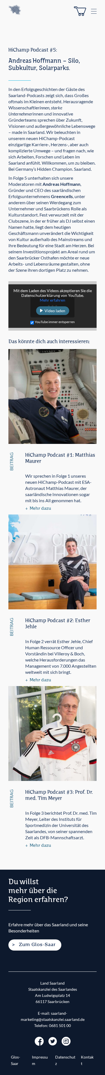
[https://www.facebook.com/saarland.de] (39, 1040)
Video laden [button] (55, 310)
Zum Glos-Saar (37, 944)
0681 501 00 (60, 1025)
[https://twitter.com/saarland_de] (52, 1040)
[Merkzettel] (80, 11)
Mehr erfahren (52, 300)
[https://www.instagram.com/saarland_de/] (66, 1040)
